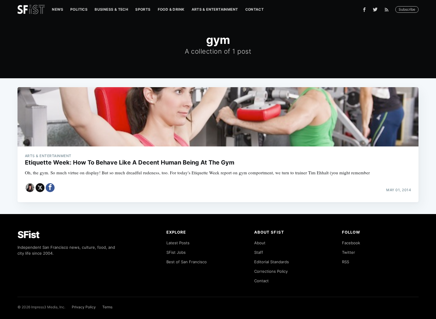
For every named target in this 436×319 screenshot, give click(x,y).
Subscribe (407, 9)
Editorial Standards (271, 261)
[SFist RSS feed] (388, 9)
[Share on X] (40, 188)
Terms (107, 307)
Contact (254, 9)
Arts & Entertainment (215, 9)
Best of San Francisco (186, 261)
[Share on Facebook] (50, 188)
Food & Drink (171, 9)
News (57, 9)
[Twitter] (375, 9)
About (259, 242)
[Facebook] (364, 9)
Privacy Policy (84, 307)
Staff (258, 252)
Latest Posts (178, 242)
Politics (78, 9)
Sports (142, 9)
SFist (28, 234)
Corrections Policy (271, 271)
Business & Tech (111, 9)
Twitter (348, 252)
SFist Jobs (176, 252)
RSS (345, 261)
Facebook (351, 242)
